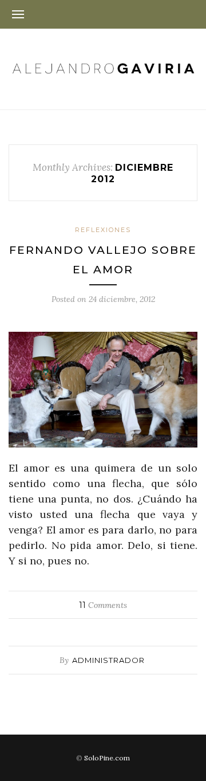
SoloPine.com (107, 757)
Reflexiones (103, 230)
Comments (103, 605)
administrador (108, 660)
